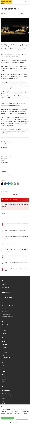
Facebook (4, 369)
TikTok (3, 382)
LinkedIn (4, 374)
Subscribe (4, 352)
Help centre (4, 344)
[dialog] (15, 414)
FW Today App (5, 311)
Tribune (4, 398)
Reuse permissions (6, 357)
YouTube (4, 376)
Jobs (3, 328)
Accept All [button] (8, 418)
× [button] (28, 406)
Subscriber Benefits (6, 314)
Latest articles (5, 287)
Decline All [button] (22, 418)
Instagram (4, 379)
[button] (15, 422)
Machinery (4, 333)
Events (3, 403)
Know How (10, 204)
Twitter (3, 371)
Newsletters (5, 309)
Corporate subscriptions (7, 316)
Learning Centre (6, 292)
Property (4, 330)
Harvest (8, 175)
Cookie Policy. (9, 415)
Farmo (3, 401)
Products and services (7, 297)
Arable (3, 175)
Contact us (4, 347)
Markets (4, 295)
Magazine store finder (7, 355)
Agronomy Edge (6, 393)
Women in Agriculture (7, 396)
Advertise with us (6, 349)
